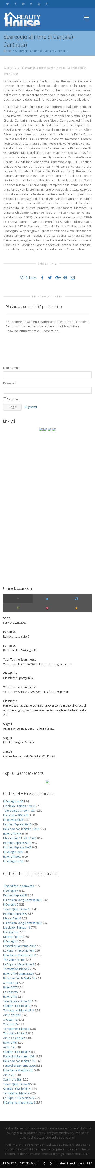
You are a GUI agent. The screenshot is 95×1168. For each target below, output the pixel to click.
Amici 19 (8, 1047)
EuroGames (10, 932)
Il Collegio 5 (10, 904)
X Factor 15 (10, 1024)
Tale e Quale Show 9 (16, 1084)
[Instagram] (46, 4)
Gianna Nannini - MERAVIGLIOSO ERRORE (29, 756)
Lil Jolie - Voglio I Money (18, 742)
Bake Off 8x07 (12, 857)
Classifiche (10, 673)
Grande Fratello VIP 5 (17, 1052)
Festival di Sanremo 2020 (19, 1066)
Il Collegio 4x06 (13, 801)
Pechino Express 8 (15, 895)
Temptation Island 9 (16, 1093)
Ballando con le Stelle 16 (19, 978)
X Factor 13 (10, 1020)
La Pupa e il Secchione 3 (18, 964)
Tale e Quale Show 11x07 (19, 811)
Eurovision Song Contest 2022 (22, 923)
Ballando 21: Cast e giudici (20, 650)
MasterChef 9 (12, 918)
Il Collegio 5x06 (13, 861)
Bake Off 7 (10, 987)
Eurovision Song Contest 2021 (22, 900)
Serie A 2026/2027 (15, 623)
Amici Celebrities (14, 1038)
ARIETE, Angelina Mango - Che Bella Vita (28, 729)
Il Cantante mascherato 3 (19, 1102)
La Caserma (11, 992)
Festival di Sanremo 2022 (19, 946)
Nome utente (11, 368)
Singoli (7, 724)
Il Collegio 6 (10, 941)
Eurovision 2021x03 (16, 815)
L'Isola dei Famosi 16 (16, 927)
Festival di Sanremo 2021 (19, 1056)
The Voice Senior (14, 960)
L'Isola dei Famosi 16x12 (19, 806)
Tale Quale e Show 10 (17, 1001)
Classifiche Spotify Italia (18, 678)
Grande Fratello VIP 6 (17, 1089)
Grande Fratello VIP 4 (17, 1006)
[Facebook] (15, 4)
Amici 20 (8, 1075)
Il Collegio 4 (10, 891)
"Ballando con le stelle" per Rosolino (34, 306)
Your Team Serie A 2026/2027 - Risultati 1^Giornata (36, 692)
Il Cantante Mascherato (18, 1070)
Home (7, 51)
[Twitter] (7, 4)
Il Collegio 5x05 (13, 852)
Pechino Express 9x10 (17, 843)
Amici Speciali (12, 1015)
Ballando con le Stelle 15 (19, 1061)
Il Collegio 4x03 (13, 820)
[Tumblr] (31, 4)
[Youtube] (39, 4)
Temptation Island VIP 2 (18, 1010)
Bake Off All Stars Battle (18, 974)
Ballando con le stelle (52, 68)
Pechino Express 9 (15, 914)
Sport (6, 618)
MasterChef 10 (12, 937)
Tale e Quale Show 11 (17, 909)
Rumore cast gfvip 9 (16, 636)
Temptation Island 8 (16, 1029)
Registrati (31, 407)
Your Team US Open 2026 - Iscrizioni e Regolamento (37, 664)
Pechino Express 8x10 (17, 824)
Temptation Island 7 (16, 969)
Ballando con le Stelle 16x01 (21, 829)
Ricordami (13, 399)
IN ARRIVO (9, 632)
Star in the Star (12, 1079)
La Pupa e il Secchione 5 (18, 1098)
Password (9, 383)
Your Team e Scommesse (19, 659)
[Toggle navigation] (86, 17)
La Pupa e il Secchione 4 (18, 950)
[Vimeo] (23, 4)
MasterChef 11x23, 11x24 (19, 838)
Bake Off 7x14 (12, 834)
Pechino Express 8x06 (17, 847)
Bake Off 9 (10, 1043)
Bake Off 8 (10, 997)
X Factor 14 (10, 983)
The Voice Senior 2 (15, 1033)
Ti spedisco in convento (18, 886)
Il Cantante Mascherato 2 (19, 955)
